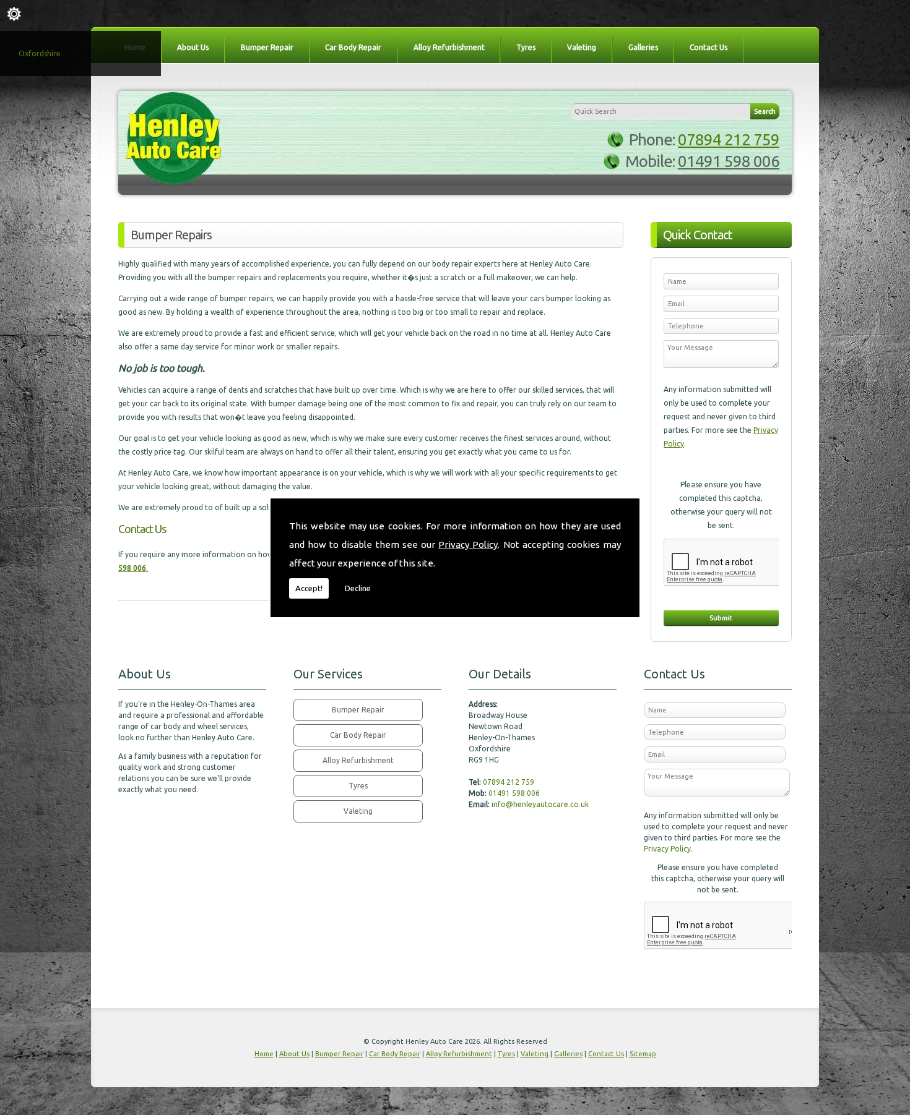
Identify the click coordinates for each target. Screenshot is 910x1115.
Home (264, 1053)
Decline (358, 588)
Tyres (525, 47)
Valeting (581, 47)
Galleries (643, 47)
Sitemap (643, 1053)
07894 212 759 (728, 139)
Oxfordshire (40, 53)
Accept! (309, 588)
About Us (193, 47)
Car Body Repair (353, 47)
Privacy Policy (468, 544)
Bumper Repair (267, 47)
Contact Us (708, 47)
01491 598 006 (728, 161)
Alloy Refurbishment (449, 47)
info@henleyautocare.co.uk (540, 804)
